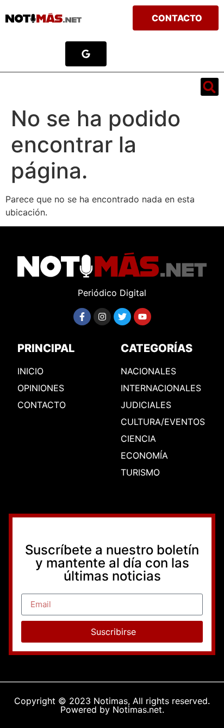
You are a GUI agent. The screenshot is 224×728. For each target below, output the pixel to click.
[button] (22, 87)
